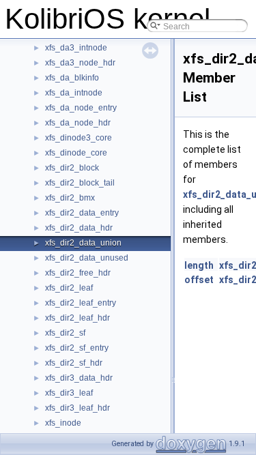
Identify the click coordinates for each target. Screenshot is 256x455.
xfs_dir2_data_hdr (79, 228)
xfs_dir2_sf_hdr (73, 363)
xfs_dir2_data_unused (86, 258)
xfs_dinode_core (76, 153)
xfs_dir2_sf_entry (77, 348)
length (199, 265)
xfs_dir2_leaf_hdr (77, 318)
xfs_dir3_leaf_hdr (77, 408)
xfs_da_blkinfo (72, 78)
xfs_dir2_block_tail (80, 183)
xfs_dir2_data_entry (82, 213)
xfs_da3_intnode (76, 48)
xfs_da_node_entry (81, 108)
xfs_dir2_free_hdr (78, 273)
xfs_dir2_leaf (69, 288)
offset (199, 279)
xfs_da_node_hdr (78, 123)
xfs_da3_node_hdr (80, 63)
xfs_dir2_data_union (83, 243)
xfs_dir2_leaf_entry (80, 303)
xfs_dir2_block (72, 168)
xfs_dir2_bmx (70, 198)
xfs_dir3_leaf (69, 393)
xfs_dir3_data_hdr (79, 378)
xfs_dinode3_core (78, 138)
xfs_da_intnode (73, 93)
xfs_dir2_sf (65, 333)
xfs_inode (63, 423)
